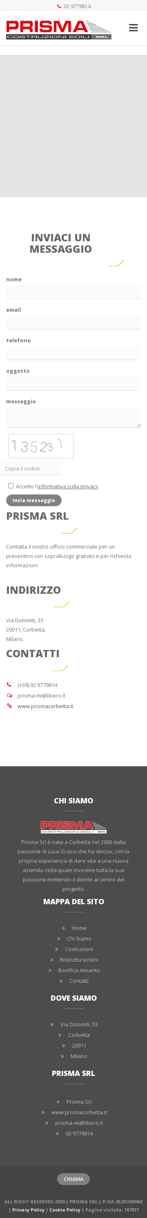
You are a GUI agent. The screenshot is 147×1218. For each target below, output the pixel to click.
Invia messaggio (34, 500)
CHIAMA (73, 1179)
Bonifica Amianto (79, 970)
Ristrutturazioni (79, 959)
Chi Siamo (79, 938)
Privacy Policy (28, 1210)
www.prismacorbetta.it (45, 706)
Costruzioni (79, 949)
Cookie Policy (64, 1210)
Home (79, 928)
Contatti (79, 980)
